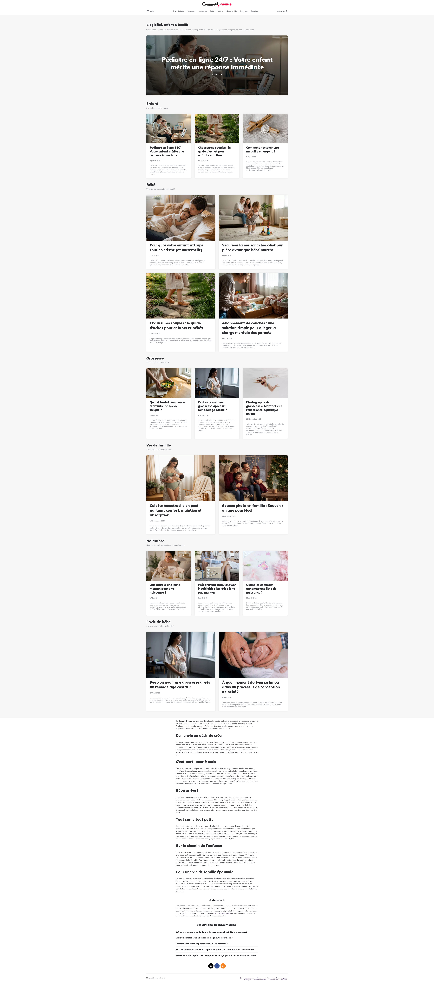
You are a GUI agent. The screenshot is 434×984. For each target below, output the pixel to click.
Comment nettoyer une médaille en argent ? (262, 149)
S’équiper (244, 11)
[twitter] (210, 966)
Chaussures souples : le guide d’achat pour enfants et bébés (214, 151)
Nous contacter (263, 978)
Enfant (220, 11)
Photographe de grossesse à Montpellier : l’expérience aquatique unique (264, 408)
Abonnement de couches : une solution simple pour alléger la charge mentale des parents (249, 328)
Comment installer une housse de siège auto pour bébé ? (204, 937)
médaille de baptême (222, 913)
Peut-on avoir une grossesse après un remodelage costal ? (212, 406)
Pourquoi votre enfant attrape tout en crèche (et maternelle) (177, 247)
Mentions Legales (280, 978)
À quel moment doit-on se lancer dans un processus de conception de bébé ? (251, 687)
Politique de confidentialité (255, 980)
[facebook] (217, 966)
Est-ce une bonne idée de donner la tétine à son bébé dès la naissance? (211, 932)
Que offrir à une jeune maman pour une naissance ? (165, 588)
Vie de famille (231, 11)
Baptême (254, 11)
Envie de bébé (178, 11)
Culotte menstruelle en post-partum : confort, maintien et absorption (176, 510)
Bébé (212, 11)
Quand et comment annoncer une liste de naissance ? (261, 588)
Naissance (203, 11)
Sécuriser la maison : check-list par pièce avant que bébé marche (252, 247)
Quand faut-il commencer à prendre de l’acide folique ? (168, 406)
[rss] (223, 966)
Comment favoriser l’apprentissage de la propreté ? (202, 943)
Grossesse (191, 11)
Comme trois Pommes (278, 980)
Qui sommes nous (246, 978)
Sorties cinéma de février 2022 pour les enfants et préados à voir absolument (215, 949)
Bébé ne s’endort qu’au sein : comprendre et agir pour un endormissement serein (216, 955)
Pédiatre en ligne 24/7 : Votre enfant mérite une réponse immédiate (217, 63)
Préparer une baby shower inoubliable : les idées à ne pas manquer (217, 588)
